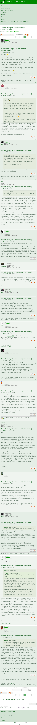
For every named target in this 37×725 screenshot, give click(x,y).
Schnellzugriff (18, 6)
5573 (9, 630)
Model (32, 302)
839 (9, 234)
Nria (2, 629)
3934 (11, 266)
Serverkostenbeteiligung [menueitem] (7, 10)
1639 (9, 41)
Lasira (2, 42)
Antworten (5, 35)
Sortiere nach (9, 689)
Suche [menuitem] (1, 24)
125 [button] (29, 37)
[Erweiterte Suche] (28, 35)
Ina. (1, 476)
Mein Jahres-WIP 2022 (6, 346)
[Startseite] (3, 0)
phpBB (13, 722)
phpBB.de (25, 724)
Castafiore (3, 422)
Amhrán (2, 88)
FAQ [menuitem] (3, 14)
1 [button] (17, 37)
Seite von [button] (14, 37)
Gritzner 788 (10, 336)
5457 (10, 87)
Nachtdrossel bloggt (5, 285)
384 (9, 384)
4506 (10, 326)
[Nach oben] (35, 82)
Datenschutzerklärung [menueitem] (7, 8)
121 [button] (20, 37)
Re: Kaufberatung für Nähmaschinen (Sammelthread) (13, 49)
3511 (9, 475)
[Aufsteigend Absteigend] (25, 689)
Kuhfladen (16, 31)
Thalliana (3, 325)
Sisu (2, 292)
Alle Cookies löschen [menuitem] (7, 718)
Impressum (3, 720)
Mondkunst (14, 683)
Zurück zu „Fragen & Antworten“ (13, 699)
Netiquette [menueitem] (4, 12)
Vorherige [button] (16, 37)
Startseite (4, 21)
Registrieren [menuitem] (5, 19)
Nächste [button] (31, 37)
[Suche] (25, 35)
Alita (2, 234)
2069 (10, 291)
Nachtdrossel (3, 266)
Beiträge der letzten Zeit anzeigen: (15, 687)
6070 (10, 515)
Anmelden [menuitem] (4, 17)
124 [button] (27, 37)
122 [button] (22, 37)
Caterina (2, 516)
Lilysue (2, 385)
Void (2, 181)
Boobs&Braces (10, 31)
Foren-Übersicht (11, 21)
